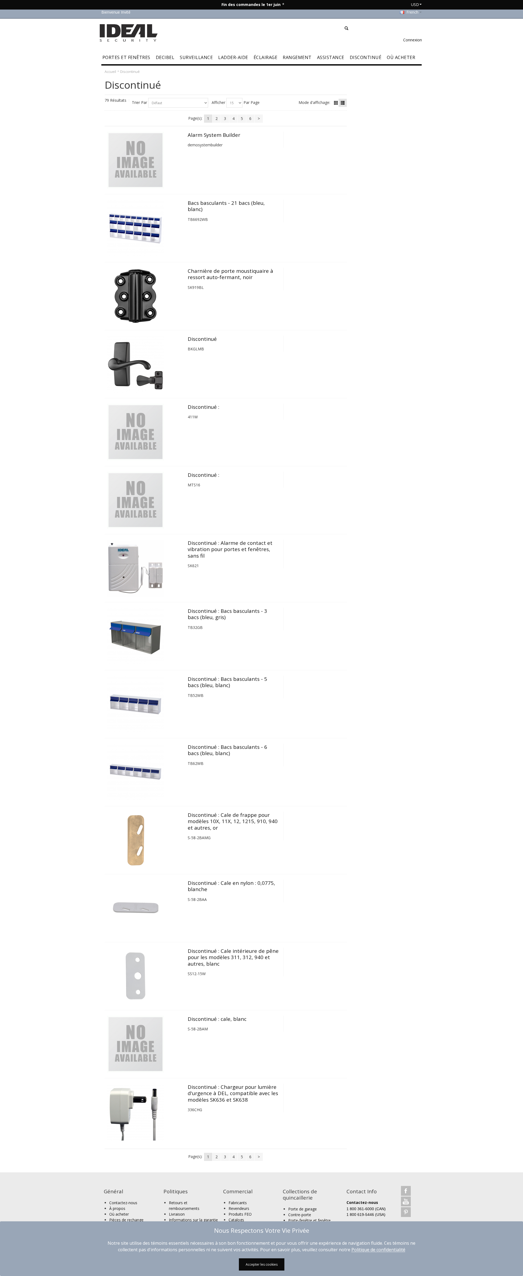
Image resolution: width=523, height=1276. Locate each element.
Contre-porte (299, 1214)
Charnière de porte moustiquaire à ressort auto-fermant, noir (230, 273)
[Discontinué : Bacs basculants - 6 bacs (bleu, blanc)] (145, 772)
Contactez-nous (123, 1202)
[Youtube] (406, 1201)
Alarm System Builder (214, 134)
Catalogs (236, 1219)
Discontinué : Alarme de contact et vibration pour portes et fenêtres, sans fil (230, 549)
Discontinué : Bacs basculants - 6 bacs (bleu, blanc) (227, 749)
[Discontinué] (145, 364)
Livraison (177, 1214)
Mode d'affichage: (314, 102)
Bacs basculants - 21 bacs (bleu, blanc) (226, 205)
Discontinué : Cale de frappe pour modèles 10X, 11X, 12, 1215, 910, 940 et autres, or (233, 821)
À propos (117, 1208)
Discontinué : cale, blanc (217, 1018)
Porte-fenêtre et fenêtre (309, 1220)
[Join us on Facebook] (406, 1190)
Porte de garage (302, 1209)
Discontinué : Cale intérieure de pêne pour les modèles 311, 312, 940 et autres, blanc (233, 957)
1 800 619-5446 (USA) (365, 1214)
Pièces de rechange (126, 1219)
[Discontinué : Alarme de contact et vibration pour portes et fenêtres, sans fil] (145, 568)
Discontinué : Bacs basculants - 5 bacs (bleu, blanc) (227, 681)
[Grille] (336, 103)
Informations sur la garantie (193, 1219)
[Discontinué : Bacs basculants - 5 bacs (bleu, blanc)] (145, 704)
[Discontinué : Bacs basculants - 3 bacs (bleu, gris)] (145, 636)
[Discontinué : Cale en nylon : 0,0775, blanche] (145, 908)
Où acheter (119, 1214)
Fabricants (238, 1202)
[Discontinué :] (145, 432)
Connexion (412, 39)
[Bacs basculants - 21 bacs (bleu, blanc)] (145, 228)
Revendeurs (239, 1208)
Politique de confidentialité (378, 1250)
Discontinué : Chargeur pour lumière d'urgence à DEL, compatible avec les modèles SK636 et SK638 (233, 1093)
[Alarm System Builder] (145, 160)
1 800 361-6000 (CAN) (366, 1209)
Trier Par (139, 102)
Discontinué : (203, 406)
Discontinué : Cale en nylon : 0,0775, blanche (231, 885)
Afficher (218, 102)
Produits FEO (240, 1214)
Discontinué (202, 338)
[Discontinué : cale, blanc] (145, 1044)
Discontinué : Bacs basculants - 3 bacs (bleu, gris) (227, 613)
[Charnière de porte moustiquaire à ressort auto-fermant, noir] (145, 296)
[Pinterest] (406, 1212)
